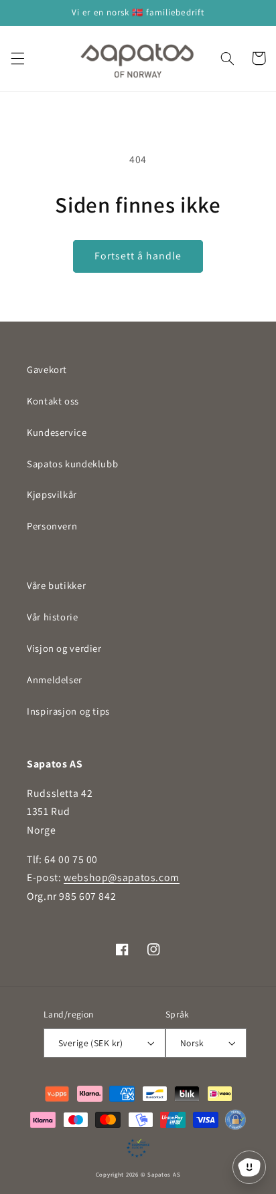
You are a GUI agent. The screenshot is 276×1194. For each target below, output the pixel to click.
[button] (17, 58)
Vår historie (52, 616)
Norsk (192, 1043)
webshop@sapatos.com (122, 877)
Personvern (52, 525)
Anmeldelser (54, 679)
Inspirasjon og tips (68, 711)
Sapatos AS (163, 1175)
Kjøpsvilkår (52, 494)
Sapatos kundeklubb (72, 463)
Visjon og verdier (64, 648)
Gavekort (47, 369)
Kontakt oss (53, 400)
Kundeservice (57, 432)
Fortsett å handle (138, 256)
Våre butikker (56, 585)
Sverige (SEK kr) (90, 1043)
